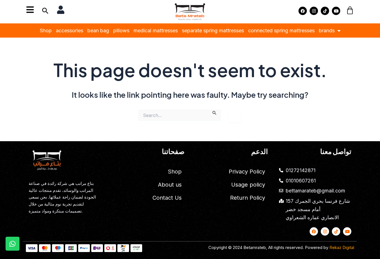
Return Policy (247, 197)
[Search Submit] (214, 112)
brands (327, 30)
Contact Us (167, 197)
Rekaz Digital (341, 247)
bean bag (98, 30)
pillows (121, 30)
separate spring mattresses (213, 30)
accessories (69, 30)
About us (170, 184)
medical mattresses (156, 30)
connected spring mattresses (281, 30)
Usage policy (248, 184)
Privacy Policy (247, 171)
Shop (46, 30)
